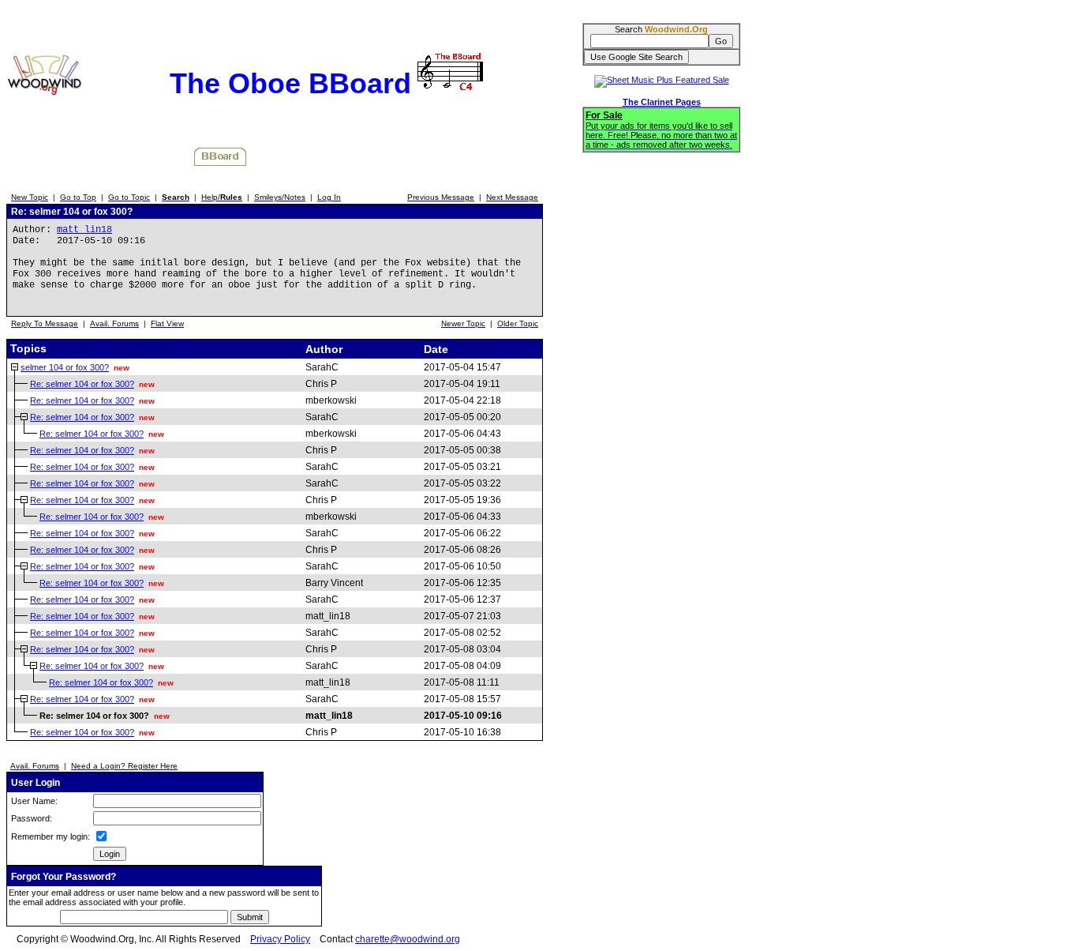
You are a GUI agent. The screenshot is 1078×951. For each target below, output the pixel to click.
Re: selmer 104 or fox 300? (82, 384)
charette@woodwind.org (407, 939)
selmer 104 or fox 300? (65, 367)
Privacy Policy (280, 939)
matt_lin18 (84, 229)
